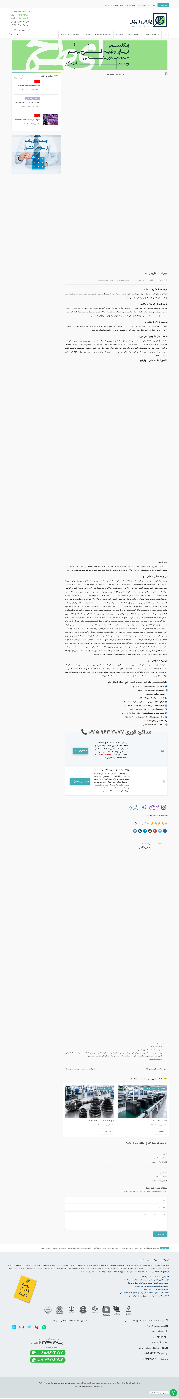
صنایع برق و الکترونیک (152, 1088)
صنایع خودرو (102, 1088)
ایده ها (121, 280)
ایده (141, 1248)
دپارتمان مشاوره (130, 5)
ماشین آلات (71, 1248)
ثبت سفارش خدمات (152, 34)
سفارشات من (142, 5)
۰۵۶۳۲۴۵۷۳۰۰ (122, 757)
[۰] (11, 34)
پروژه (136, 1248)
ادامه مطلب (160, 1131)
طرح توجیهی (158, 1056)
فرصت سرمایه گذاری (147, 1056)
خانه (165, 34)
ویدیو (42, 1248)
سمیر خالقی (144, 847)
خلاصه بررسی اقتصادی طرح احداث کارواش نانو (114, 1053)
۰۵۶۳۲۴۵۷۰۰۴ (105, 754)
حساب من (151, 5)
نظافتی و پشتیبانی (103, 280)
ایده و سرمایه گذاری (150, 1053)
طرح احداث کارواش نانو (73, 1053)
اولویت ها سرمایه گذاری (151, 1248)
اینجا (109, 745)
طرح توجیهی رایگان (127, 1248)
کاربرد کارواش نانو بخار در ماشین (130, 1056)
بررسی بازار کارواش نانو (137, 1053)
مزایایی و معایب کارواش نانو (110, 1056)
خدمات (112, 280)
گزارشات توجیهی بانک (84, 1248)
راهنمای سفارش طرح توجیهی (114, 5)
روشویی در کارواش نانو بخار (90, 1053)
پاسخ (153, 1162)
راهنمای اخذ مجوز (113, 1248)
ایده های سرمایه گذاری (104, 34)
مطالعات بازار (120, 34)
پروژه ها (88, 34)
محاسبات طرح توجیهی (59, 1248)
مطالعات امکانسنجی (94, 1056)
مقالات (48, 1248)
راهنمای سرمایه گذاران (32, 98)
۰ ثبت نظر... (152, 1059)
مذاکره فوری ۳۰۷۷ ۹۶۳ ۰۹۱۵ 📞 (116, 732)
